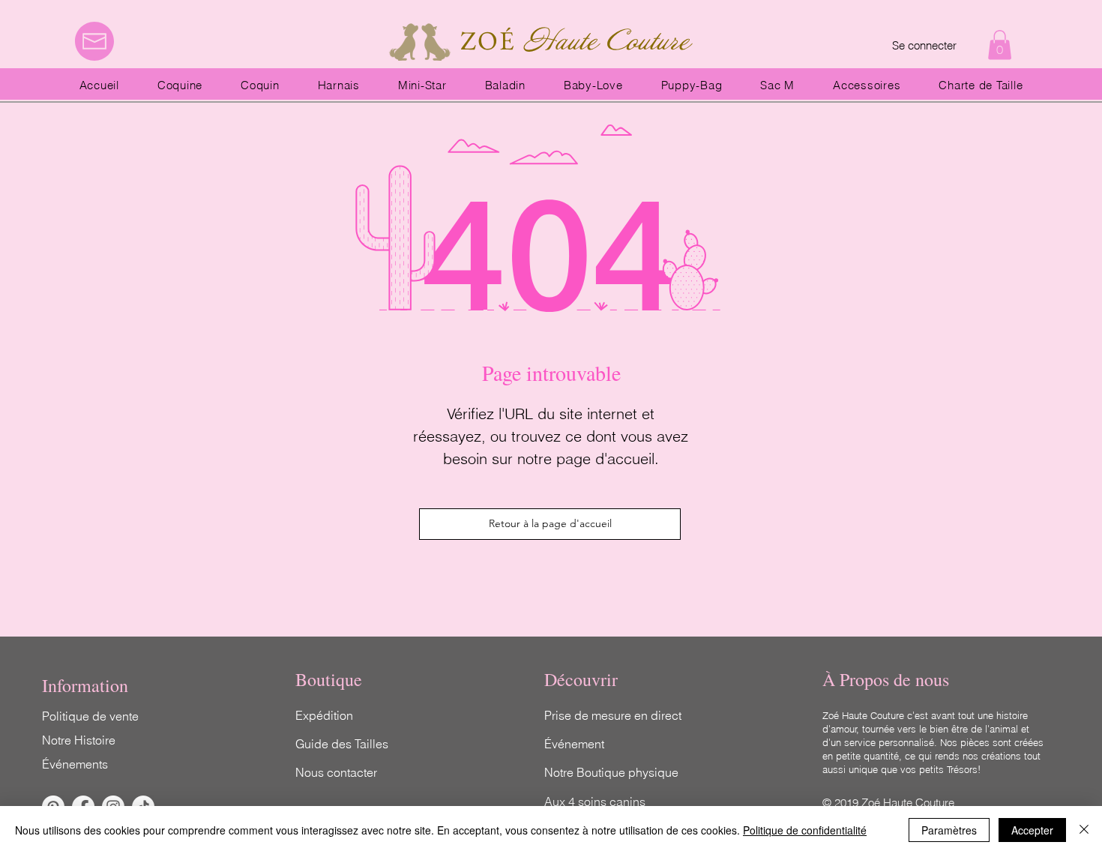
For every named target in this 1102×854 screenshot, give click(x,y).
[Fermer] (1084, 830)
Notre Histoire (78, 740)
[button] (999, 44)
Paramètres (949, 830)
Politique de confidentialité (805, 830)
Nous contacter (336, 772)
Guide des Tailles (341, 743)
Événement (574, 743)
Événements (75, 764)
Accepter (1032, 830)
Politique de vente (90, 716)
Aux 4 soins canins (594, 801)
